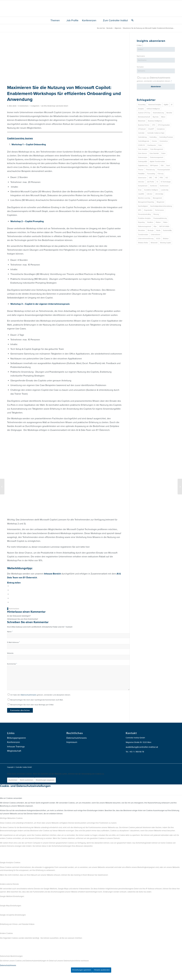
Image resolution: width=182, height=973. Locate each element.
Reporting (141, 222)
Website (10, 653)
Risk (155, 226)
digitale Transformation (157, 161)
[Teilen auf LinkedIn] (10, 598)
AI (171, 105)
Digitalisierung (142, 165)
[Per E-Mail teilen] (10, 602)
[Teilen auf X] (10, 590)
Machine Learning (144, 198)
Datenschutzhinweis (28, 695)
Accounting (141, 105)
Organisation (148, 210)
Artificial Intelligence (153, 109)
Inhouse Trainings (16, 746)
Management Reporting (146, 202)
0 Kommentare (23, 106)
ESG (162, 165)
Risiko (165, 222)
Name (10, 632)
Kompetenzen (142, 186)
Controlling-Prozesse (166, 137)
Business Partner (143, 125)
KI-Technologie (166, 182)
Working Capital (165, 243)
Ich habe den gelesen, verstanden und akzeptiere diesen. (40, 695)
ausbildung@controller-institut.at (142, 747)
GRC (150, 178)
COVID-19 (141, 145)
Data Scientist (154, 153)
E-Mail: (140, 45)
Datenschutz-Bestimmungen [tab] (11, 956)
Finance (140, 170)
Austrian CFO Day (144, 113)
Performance (159, 210)
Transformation (143, 235)
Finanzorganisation (163, 170)
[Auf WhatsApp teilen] (10, 594)
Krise (139, 190)
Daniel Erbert (63, 106)
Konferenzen (164, 186)
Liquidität (141, 194)
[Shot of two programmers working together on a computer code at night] (64, 61)
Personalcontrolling (144, 214)
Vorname (140, 67)
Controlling (153, 137)
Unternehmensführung (145, 239)
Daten (163, 153)
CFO (153, 125)
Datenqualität (142, 161)
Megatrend (160, 202)
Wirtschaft (154, 243)
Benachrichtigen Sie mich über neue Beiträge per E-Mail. (32, 705)
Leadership (164, 190)
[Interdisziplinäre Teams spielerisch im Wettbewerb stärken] (180, 486)
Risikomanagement (144, 226)
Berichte (169, 113)
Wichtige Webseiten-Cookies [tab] (11, 818)
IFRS (161, 178)
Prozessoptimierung (160, 218)
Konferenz (153, 186)
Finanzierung (150, 170)
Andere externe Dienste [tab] (9, 884)
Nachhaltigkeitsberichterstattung (161, 206)
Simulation (141, 230)
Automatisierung (158, 113)
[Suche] (131, 20)
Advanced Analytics (154, 105)
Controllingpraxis (143, 141)
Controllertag (142, 137)
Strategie (151, 230)
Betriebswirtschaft (144, 117)
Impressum (71, 742)
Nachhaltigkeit (143, 206)
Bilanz (163, 117)
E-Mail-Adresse (13, 642)
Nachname (141, 56)
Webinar (166, 239)
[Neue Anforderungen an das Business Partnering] (2, 486)
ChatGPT (151, 129)
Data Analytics (143, 149)
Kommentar (12, 664)
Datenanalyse (142, 157)
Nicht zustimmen (26, 780)
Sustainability (167, 230)
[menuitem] (57, 20)
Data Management (156, 149)
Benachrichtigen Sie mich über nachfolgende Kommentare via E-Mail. (36, 700)
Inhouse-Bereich (52, 573)
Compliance (161, 129)
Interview (141, 182)
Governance (142, 178)
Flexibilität (141, 174)
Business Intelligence (155, 121)
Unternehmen (155, 235)
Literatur (149, 194)
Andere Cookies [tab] (6, 933)
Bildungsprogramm (16, 737)
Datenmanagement (156, 157)
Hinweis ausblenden (102, 970)
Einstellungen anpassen (45, 780)
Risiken (158, 222)
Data (160, 145)
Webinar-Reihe (143, 243)
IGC (167, 178)
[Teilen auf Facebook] (10, 586)
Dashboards (151, 145)
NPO (139, 210)
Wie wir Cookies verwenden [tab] (11, 798)
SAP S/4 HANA (164, 226)
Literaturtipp (159, 194)
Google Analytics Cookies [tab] (10, 862)
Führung (160, 174)
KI (157, 182)
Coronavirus (164, 141)
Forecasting (151, 174)
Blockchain (141, 121)
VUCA (158, 239)
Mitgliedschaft (14, 750)
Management (157, 198)
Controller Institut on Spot (155, 133)
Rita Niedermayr (49, 106)
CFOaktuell (141, 129)
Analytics (141, 109)
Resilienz (150, 222)
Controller (141, 133)
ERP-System (154, 165)
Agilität (166, 105)
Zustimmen (13, 780)
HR (156, 178)
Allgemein (35, 106)
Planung (156, 214)
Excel (168, 165)
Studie (158, 230)
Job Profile (150, 182)
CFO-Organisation (164, 125)
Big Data (156, 117)
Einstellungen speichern (81, 970)
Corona (154, 141)
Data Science (142, 153)
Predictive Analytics (144, 218)
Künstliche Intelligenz (151, 190)
